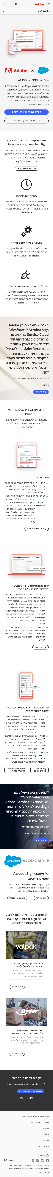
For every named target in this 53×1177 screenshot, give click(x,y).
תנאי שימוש (13, 1165)
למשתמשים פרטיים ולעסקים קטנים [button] (35, 1116)
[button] (16, 4)
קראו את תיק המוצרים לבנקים (40, 770)
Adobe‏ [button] (46, 1141)
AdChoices (42, 1172)
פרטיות (21, 1165)
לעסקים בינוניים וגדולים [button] (40, 1123)
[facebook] (47, 1160)
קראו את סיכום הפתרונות (36, 529)
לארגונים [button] (45, 1129)
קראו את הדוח (40, 392)
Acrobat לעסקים (43, 11)
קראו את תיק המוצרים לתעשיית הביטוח (16, 770)
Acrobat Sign (41, 898)
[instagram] (42, 1160)
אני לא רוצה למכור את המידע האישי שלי (21, 1169)
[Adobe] (39, 4)
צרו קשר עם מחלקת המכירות (26, 120)
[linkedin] (33, 1160)
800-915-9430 (26, 1098)
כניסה (9, 4)
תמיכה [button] (46, 1135)
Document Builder (17, 898)
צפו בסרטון (39, 647)
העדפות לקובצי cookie (42, 1169)
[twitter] (37, 1160)
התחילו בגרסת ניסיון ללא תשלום (26, 112)
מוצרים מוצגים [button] (43, 1146)
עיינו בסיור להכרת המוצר (26, 168)
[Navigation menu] (49, 4)
